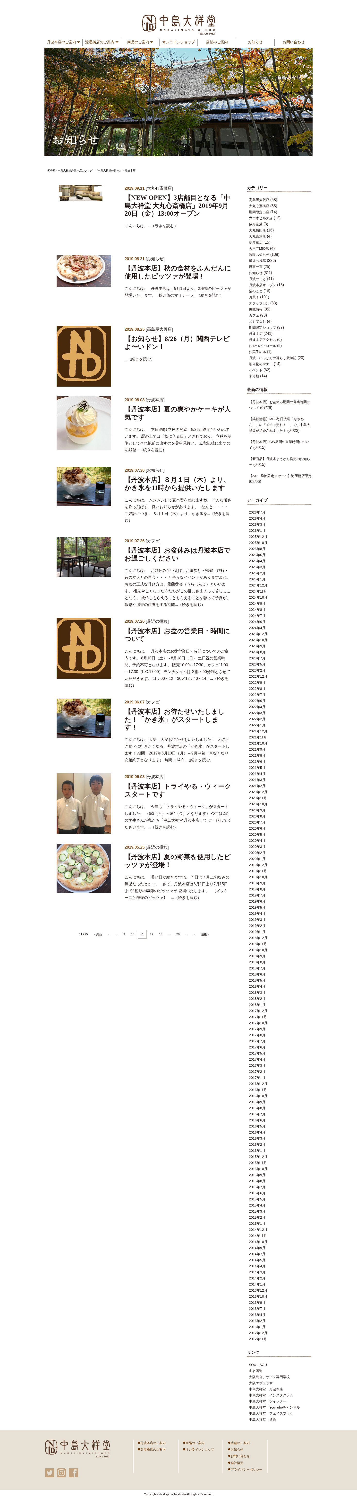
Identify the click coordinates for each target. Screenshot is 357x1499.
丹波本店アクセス (262, 340)
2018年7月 (257, 968)
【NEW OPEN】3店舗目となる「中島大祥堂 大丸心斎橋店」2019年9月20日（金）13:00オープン (177, 205)
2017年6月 (257, 1047)
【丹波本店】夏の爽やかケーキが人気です (178, 413)
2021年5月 (257, 768)
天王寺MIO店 (259, 248)
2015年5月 (257, 1199)
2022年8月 (257, 689)
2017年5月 (257, 1053)
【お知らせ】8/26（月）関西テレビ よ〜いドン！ (177, 342)
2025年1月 (257, 579)
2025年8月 (257, 549)
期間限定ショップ (262, 327)
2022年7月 (257, 695)
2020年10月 (258, 804)
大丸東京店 (257, 236)
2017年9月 (257, 1029)
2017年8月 (257, 1035)
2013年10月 (258, 1296)
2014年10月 (258, 1242)
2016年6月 (257, 1120)
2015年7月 (257, 1187)
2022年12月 (258, 676)
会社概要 (235, 1462)
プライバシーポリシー (245, 1469)
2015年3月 (257, 1211)
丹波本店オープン (262, 285)
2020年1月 (257, 859)
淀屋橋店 (256, 242)
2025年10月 (258, 543)
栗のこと (256, 291)
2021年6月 (257, 761)
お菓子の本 (257, 352)
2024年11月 (258, 591)
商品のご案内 (193, 1442)
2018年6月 (257, 974)
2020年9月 (257, 810)
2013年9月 (257, 1302)
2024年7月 (257, 616)
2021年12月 (258, 731)
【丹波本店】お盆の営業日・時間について (177, 634)
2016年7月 (257, 1114)
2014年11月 (258, 1236)
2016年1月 (257, 1151)
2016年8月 (257, 1108)
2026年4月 (257, 518)
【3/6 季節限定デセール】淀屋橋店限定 (280, 476)
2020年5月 (257, 834)
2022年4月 (257, 707)
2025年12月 (258, 537)
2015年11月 (258, 1163)
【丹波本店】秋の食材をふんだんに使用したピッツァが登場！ (178, 272)
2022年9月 (257, 682)
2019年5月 (257, 907)
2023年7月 (257, 658)
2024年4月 (257, 628)
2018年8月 (257, 962)
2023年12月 (258, 634)
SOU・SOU (258, 1365)
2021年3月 (257, 780)
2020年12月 (258, 792)
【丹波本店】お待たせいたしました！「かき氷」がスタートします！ (175, 719)
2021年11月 (258, 737)
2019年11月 (258, 871)
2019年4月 (257, 913)
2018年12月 (258, 938)
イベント (256, 370)
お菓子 (254, 297)
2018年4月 (257, 986)
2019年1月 (257, 932)
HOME (51, 170)
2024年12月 (258, 585)
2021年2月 (257, 786)
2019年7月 (257, 895)
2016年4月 (257, 1132)
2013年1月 (257, 1327)
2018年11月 (258, 944)
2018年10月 (258, 950)
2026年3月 (257, 524)
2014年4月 (257, 1266)
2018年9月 (257, 956)
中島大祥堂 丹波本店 (266, 1389)
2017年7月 (257, 1041)
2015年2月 (257, 1217)
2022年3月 (257, 713)
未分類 (254, 376)
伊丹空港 (256, 224)
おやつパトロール (262, 346)
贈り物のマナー (261, 364)
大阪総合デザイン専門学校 (269, 1377)
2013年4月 (257, 1315)
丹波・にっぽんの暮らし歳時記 (273, 358)
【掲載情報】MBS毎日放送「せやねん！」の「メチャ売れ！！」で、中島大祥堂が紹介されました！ (279, 425)
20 (178, 934)
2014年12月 (258, 1230)
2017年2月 (257, 1071)
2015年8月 (257, 1181)
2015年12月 (258, 1157)
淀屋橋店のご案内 (151, 1449)
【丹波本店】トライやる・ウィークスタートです (178, 790)
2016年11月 (258, 1090)
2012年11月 (258, 1339)
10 (132, 934)
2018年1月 (257, 1005)
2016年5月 (257, 1126)
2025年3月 (257, 567)
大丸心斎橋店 (159, 188)
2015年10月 (258, 1169)
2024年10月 (258, 597)
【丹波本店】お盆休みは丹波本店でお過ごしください (177, 554)
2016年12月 (258, 1084)
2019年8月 (257, 889)
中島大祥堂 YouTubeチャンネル (274, 1407)
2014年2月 (257, 1278)
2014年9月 (257, 1248)
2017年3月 (257, 1065)
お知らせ (255, 42)
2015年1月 (257, 1223)
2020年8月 (257, 816)
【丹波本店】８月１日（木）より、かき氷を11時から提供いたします (177, 483)
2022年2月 (257, 719)
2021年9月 (257, 749)
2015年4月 (257, 1205)
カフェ (153, 541)
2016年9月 (257, 1102)
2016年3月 (257, 1138)
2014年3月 (257, 1272)
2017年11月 (258, 1017)
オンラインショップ (178, 42)
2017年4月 (257, 1059)
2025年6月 (257, 555)
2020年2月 (257, 853)
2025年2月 (257, 573)
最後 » (205, 934)
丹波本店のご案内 (151, 1442)
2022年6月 (257, 701)
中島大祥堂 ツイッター (267, 1401)
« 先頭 (98, 934)
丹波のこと (257, 279)
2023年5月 (257, 664)
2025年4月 (257, 561)
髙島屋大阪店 (159, 329)
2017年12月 (258, 1011)
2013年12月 (258, 1290)
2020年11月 (258, 798)
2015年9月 (257, 1175)
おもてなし (257, 321)
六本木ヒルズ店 (261, 218)
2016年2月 (257, 1144)
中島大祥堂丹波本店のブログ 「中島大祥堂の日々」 (90, 170)
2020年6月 (257, 828)
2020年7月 (257, 822)
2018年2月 (257, 999)
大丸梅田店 (257, 230)
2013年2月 (257, 1321)
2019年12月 (258, 865)
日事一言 (256, 267)
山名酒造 (256, 1371)
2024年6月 (257, 622)
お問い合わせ (294, 42)
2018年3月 (257, 992)
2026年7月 (257, 512)
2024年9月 (257, 603)
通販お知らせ (259, 255)
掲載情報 (256, 309)
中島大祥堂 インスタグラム (271, 1395)
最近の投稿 (157, 621)
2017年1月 (257, 1078)
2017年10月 (258, 1023)
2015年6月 (257, 1193)
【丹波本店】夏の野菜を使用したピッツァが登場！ (178, 860)
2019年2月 (257, 926)
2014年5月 (257, 1260)
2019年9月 (257, 883)
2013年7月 (257, 1309)
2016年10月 (258, 1096)
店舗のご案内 (217, 42)
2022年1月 (257, 725)
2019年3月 (257, 920)
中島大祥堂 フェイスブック (271, 1413)
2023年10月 (258, 640)
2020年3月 (257, 847)
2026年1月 (257, 530)
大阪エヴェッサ (261, 1383)
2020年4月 (257, 841)
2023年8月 (257, 652)
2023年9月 (257, 646)
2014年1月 (257, 1284)
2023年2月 (257, 670)
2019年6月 (257, 901)
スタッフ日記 (259, 303)
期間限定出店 (259, 212)
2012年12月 (258, 1333)
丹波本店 (155, 400)
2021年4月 (257, 774)
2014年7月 (257, 1254)
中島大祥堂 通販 (262, 1419)
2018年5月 (257, 980)
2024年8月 (257, 610)
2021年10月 (258, 743)
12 (151, 934)
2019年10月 (258, 877)
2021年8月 (257, 755)
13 (160, 934)
